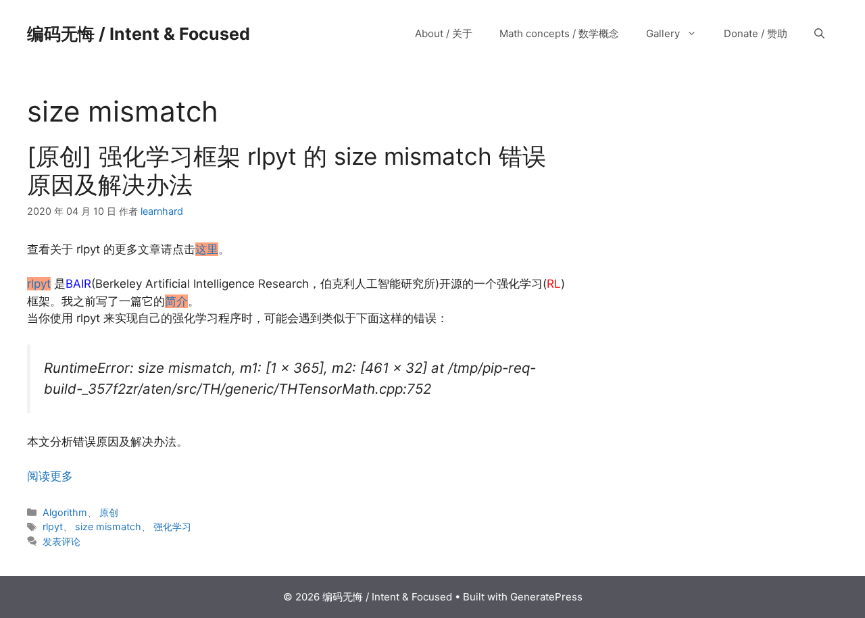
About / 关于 (443, 33)
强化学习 (172, 526)
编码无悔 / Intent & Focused (138, 34)
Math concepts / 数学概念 (559, 33)
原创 (108, 512)
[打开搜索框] (819, 34)
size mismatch (108, 526)
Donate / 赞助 (755, 33)
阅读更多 (50, 476)
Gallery (663, 33)
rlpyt (53, 526)
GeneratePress (546, 596)
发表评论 (61, 541)
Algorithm (65, 512)
